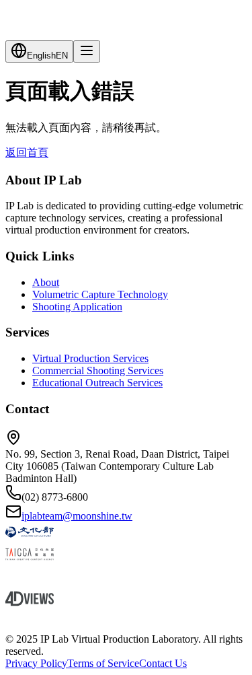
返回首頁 (26, 152)
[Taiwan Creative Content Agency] (126, 555)
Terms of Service (103, 663)
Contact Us (163, 663)
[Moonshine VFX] (126, 578)
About (45, 282)
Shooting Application (77, 306)
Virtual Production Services (90, 358)
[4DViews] (126, 600)
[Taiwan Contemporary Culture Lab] (126, 622)
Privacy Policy (36, 663)
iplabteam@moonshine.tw (77, 516)
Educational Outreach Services (97, 382)
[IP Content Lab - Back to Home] (126, 17)
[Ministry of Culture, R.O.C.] (126, 533)
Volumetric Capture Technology (100, 294)
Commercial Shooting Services (97, 370)
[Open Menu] (86, 51)
